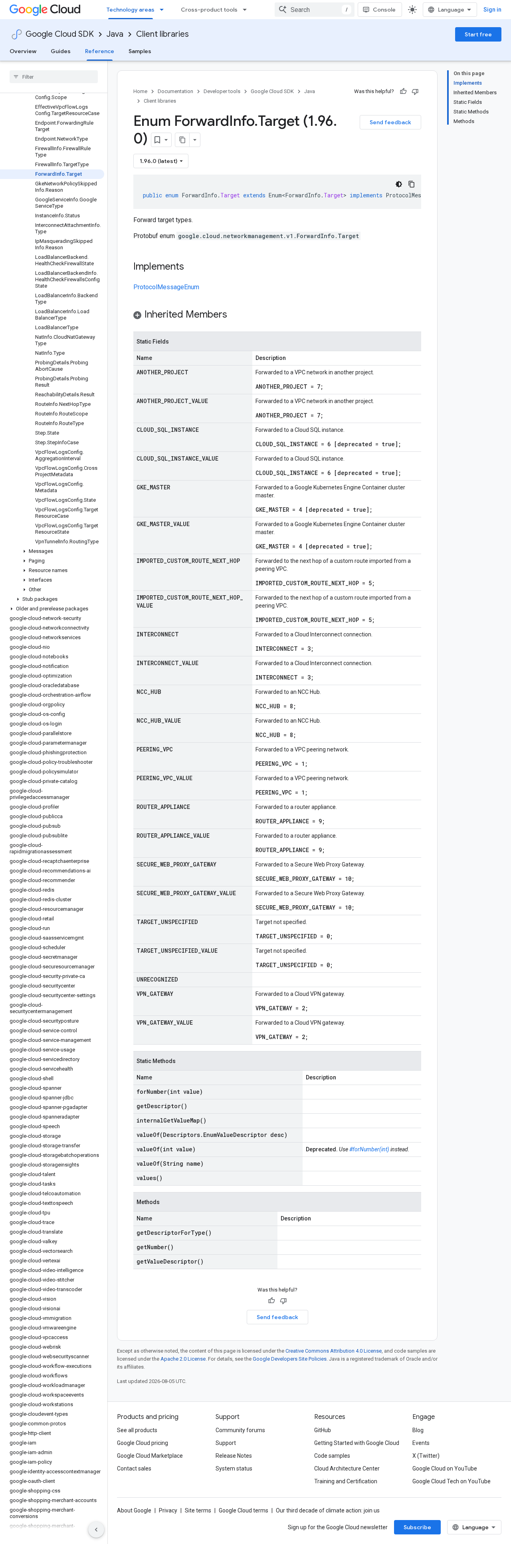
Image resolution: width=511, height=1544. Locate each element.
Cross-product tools (209, 9)
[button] (52, 551)
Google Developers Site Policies (290, 1359)
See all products (137, 1430)
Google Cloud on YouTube (444, 1468)
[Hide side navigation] (96, 1530)
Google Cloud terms (243, 1510)
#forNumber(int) (369, 1149)
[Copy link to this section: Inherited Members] (235, 315)
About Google (134, 1510)
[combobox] (315, 9)
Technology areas (130, 9)
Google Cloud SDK (60, 34)
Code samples (332, 1456)
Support (226, 1443)
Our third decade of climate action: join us (328, 1510)
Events (421, 1443)
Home (140, 91)
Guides (61, 51)
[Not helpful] (415, 91)
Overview (23, 51)
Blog (418, 1430)
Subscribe (417, 1527)
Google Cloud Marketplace (150, 1456)
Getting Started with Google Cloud (356, 1443)
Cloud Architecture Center (347, 1468)
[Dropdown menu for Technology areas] (164, 9)
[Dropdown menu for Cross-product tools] (247, 9)
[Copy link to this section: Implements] (192, 267)
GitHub (322, 1430)
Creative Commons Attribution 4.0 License (333, 1351)
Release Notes (234, 1456)
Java (115, 34)
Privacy (168, 1510)
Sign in (492, 9)
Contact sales (134, 1468)
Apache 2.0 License (183, 1359)
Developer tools (222, 91)
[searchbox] (54, 76)
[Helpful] (403, 91)
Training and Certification (345, 1481)
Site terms (198, 1510)
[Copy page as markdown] (182, 140)
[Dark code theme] (398, 184)
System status (234, 1468)
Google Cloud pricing (142, 1443)
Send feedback (390, 122)
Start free (478, 34)
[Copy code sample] (411, 184)
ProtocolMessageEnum (166, 287)
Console (384, 9)
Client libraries (162, 34)
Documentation (175, 91)
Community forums (240, 1430)
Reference (99, 51)
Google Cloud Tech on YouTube (451, 1481)
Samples (140, 51)
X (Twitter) (426, 1456)
